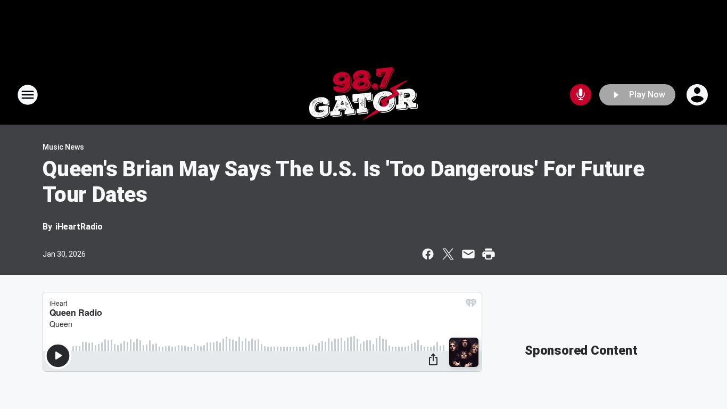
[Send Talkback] (580, 94)
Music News (63, 147)
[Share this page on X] (448, 254)
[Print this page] (488, 254)
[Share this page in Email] (468, 254)
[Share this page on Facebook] (427, 254)
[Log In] (698, 94)
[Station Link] (363, 94)
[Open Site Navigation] (27, 94)
